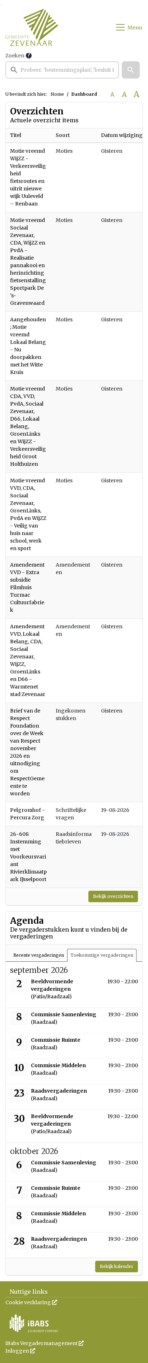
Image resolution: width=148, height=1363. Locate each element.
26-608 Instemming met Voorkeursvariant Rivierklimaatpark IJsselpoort (28, 856)
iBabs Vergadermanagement (44, 1343)
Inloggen (20, 1351)
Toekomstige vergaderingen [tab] (101, 955)
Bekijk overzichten (113, 896)
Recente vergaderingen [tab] (38, 955)
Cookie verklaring (31, 1302)
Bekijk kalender (116, 1266)
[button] (131, 70)
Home (57, 94)
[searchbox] (62, 70)
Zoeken (14, 55)
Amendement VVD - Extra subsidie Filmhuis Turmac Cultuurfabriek (27, 587)
